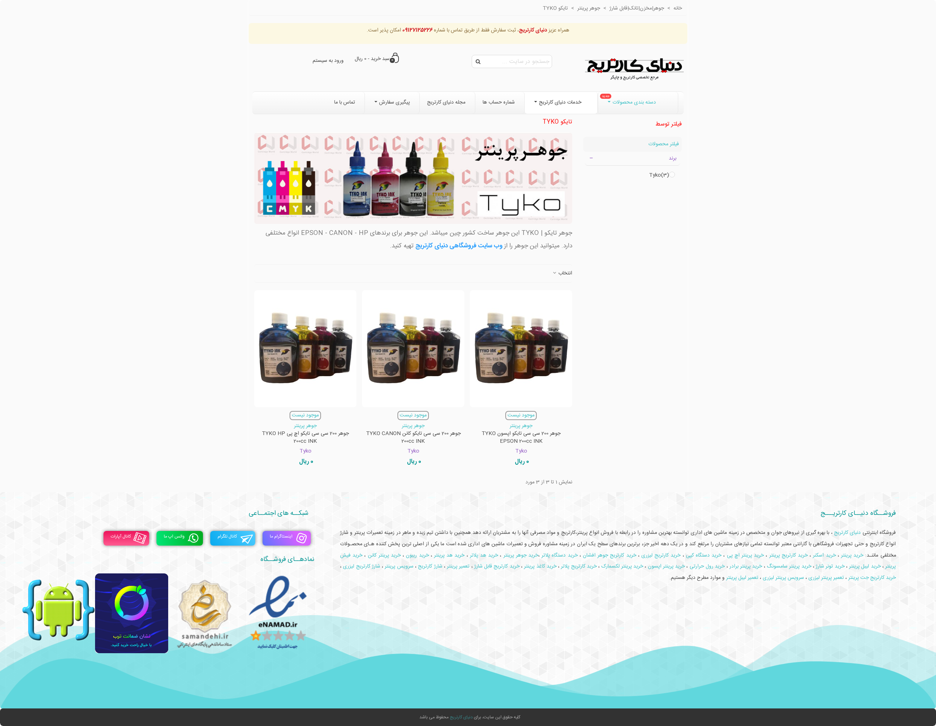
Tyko (659, 175)
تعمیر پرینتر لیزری (826, 577)
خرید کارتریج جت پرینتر (872, 577)
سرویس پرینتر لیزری (783, 577)
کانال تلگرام (227, 536)
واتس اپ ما (174, 536)
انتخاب (564, 273)
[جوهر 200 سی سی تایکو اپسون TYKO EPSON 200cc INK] (521, 348)
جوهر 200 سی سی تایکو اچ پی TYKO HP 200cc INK (305, 437)
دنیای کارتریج (461, 717)
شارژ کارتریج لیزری (361, 566)
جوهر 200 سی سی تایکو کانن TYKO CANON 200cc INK (413, 437)
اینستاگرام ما (281, 536)
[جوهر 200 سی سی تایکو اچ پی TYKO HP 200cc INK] (305, 348)
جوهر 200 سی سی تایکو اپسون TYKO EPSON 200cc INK (521, 437)
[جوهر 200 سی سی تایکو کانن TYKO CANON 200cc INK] (413, 348)
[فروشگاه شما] (634, 68)
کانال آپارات (121, 536)
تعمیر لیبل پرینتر (742, 577)
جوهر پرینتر (521, 426)
